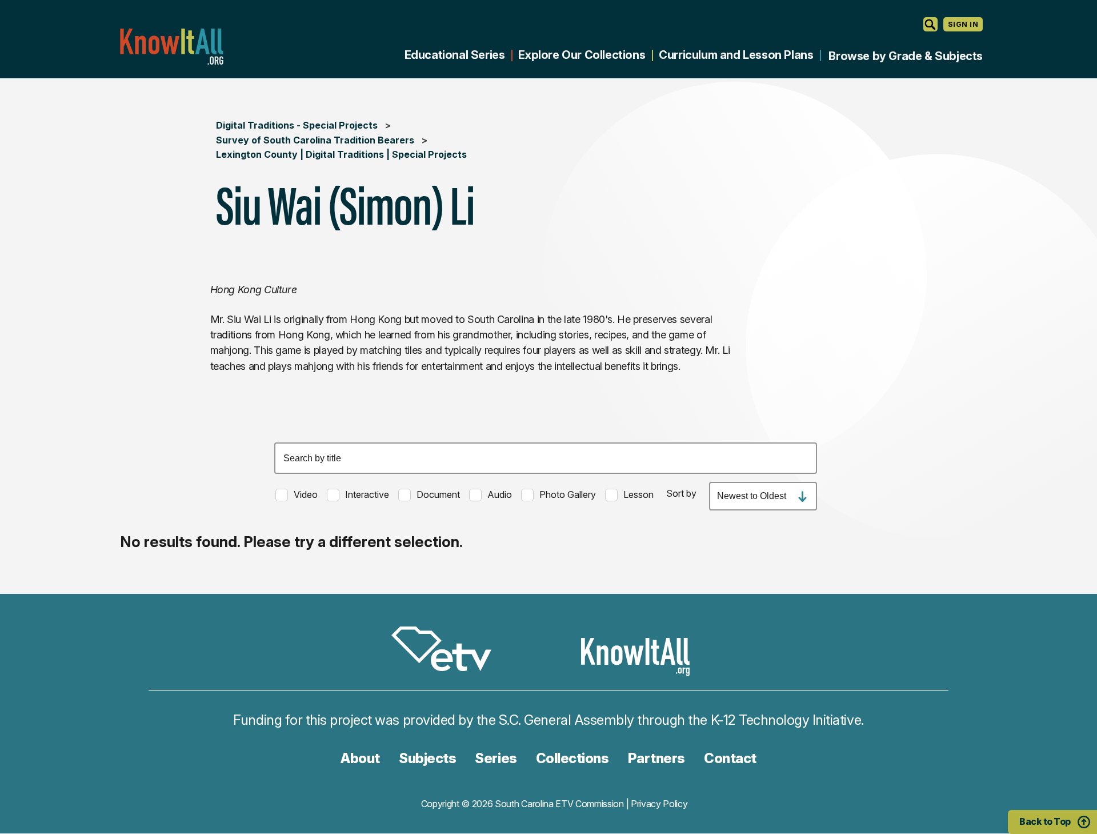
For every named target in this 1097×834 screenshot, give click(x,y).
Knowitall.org (171, 47)
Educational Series (455, 55)
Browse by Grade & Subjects (905, 56)
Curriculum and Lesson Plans (736, 55)
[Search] (930, 24)
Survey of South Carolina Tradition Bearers (315, 140)
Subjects (427, 758)
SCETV (447, 651)
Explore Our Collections (581, 55)
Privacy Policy (659, 803)
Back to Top (1045, 821)
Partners (656, 758)
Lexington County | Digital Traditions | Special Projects (341, 154)
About (360, 758)
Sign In (963, 24)
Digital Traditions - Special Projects (297, 125)
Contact (730, 758)
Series (496, 758)
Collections (572, 758)
